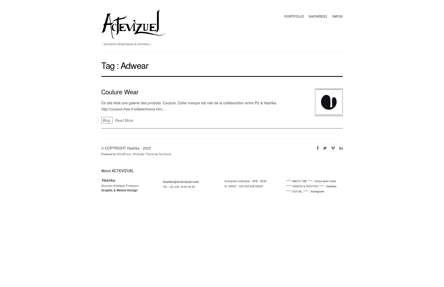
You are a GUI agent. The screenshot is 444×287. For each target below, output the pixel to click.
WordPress (124, 154)
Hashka (331, 186)
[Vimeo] (333, 148)
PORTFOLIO (294, 16)
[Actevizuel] (133, 37)
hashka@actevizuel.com (181, 181)
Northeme (165, 154)
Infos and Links (325, 181)
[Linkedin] (341, 148)
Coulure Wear (119, 91)
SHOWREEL (318, 16)
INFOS (337, 16)
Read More (124, 120)
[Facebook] (318, 148)
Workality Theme (143, 154)
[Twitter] (325, 148)
